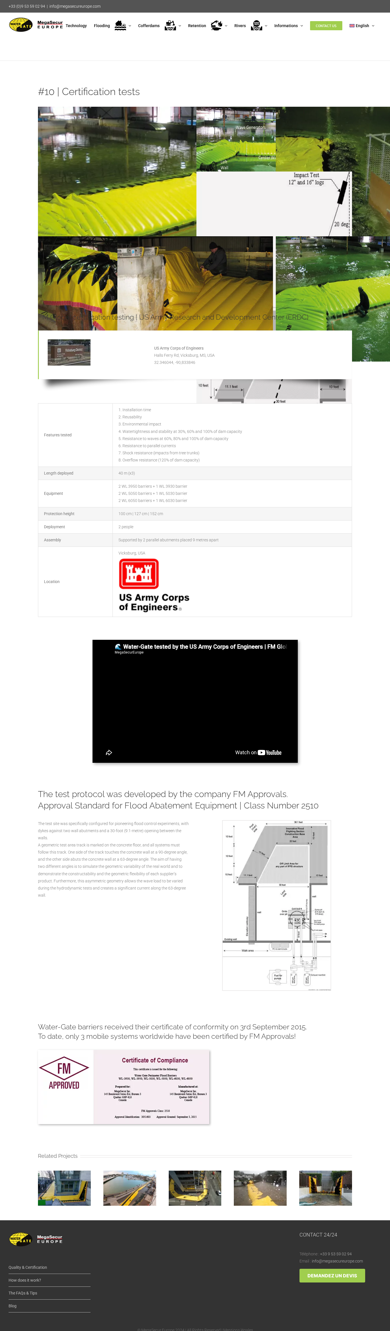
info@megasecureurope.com (74, 6)
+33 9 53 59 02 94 (336, 1254)
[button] (42, 1188)
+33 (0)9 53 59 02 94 (27, 6)
